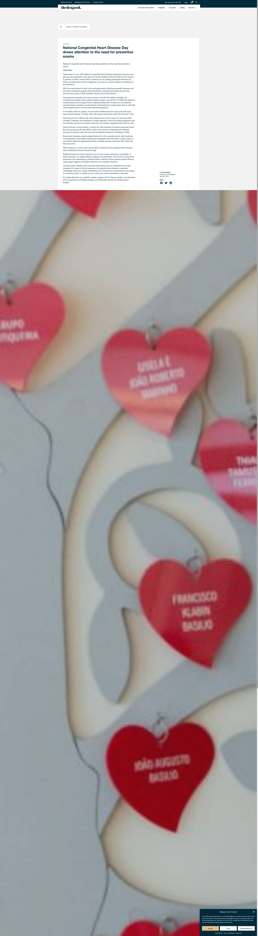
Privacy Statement (229, 933)
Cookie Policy (219, 933)
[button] (254, 912)
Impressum (238, 933)
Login (186, 2)
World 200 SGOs (66, 2)
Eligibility (161, 7)
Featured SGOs (98, 2)
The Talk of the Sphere (146, 7)
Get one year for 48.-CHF (173, 2)
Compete (172, 7)
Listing (182, 7)
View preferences (246, 928)
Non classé (66, 44)
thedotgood (70, 8)
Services (192, 7)
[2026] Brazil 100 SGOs (82, 2)
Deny (228, 928)
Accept (210, 928)
